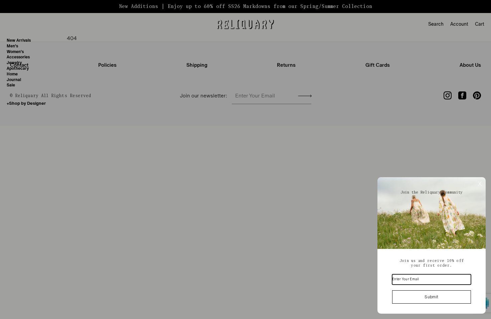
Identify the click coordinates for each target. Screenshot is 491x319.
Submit (431, 297)
